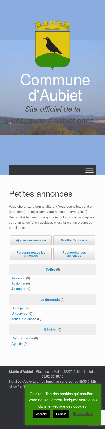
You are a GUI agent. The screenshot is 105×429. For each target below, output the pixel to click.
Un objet (17, 308)
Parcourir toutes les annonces (31, 254)
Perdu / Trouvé (22, 338)
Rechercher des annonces (74, 254)
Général (50, 329)
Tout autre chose (23, 318)
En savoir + (83, 413)
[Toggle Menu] (89, 170)
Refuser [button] (61, 414)
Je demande (50, 299)
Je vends (18, 278)
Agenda (17, 343)
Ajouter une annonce (31, 240)
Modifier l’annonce (74, 240)
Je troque (18, 288)
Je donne (18, 283)
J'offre (50, 269)
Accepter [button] (41, 414)
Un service (19, 313)
